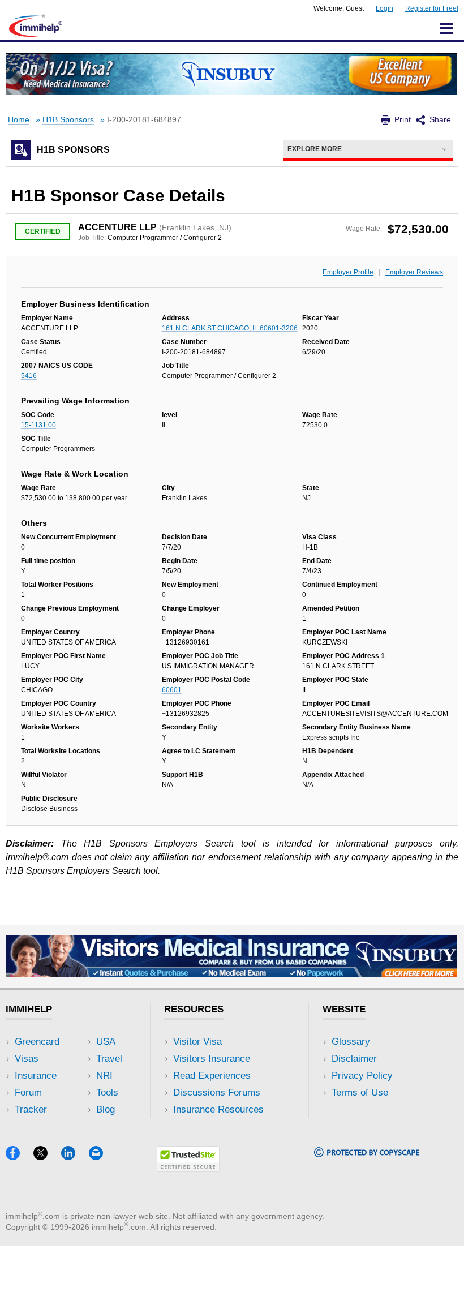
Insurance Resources (218, 1109)
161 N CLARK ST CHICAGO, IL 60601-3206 (230, 328)
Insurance (36, 1075)
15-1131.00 (38, 425)
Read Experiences (212, 1075)
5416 (29, 376)
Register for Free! (431, 8)
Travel (109, 1058)
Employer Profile (348, 272)
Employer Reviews (414, 272)
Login (384, 8)
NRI (104, 1075)
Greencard (37, 1041)
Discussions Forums (216, 1092)
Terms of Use (360, 1092)
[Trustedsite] (188, 1168)
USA (105, 1041)
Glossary (351, 1041)
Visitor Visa (197, 1041)
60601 (172, 690)
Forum (28, 1092)
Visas (26, 1058)
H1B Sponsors (68, 119)
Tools (107, 1092)
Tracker (31, 1109)
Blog (105, 1109)
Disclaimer (354, 1058)
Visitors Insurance (211, 1058)
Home (18, 119)
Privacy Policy (362, 1075)
